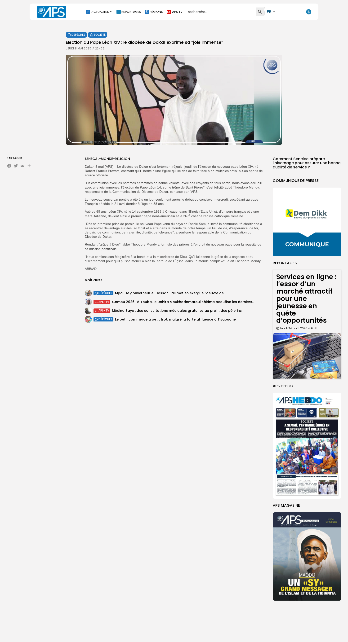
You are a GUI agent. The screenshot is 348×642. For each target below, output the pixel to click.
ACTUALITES (100, 11)
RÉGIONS (156, 11)
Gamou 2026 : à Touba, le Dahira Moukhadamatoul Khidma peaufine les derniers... (183, 301)
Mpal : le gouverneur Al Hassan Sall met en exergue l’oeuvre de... (170, 292)
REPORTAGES (131, 11)
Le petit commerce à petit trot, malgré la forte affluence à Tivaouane (175, 319)
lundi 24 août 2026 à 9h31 (298, 328)
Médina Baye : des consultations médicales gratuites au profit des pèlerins (177, 310)
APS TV (177, 11)
